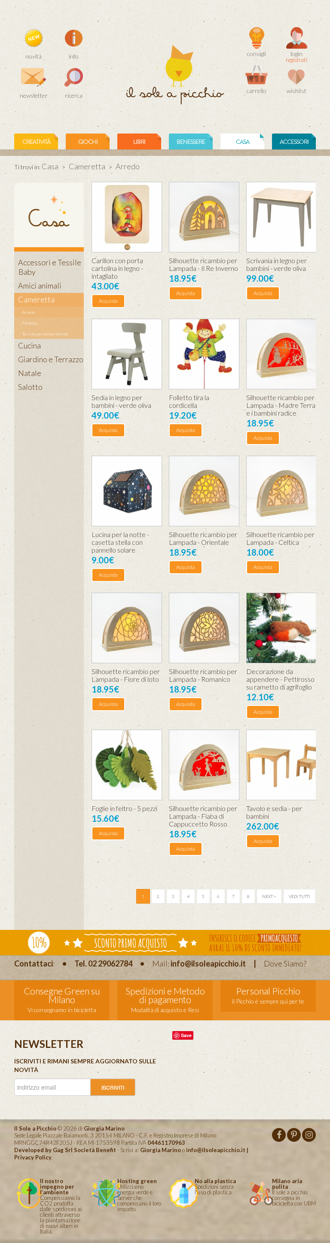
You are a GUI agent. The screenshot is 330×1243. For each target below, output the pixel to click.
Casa (50, 166)
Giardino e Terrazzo (50, 359)
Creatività (36, 141)
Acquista (108, 301)
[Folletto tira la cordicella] (204, 354)
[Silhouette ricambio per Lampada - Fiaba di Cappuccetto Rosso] (204, 765)
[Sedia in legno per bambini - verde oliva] (127, 354)
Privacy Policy (33, 1157)
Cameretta (87, 166)
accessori (294, 141)
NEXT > (269, 896)
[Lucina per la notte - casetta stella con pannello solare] (127, 491)
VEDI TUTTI (299, 896)
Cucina (29, 345)
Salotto (30, 387)
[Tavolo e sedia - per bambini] (281, 765)
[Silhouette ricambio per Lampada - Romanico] (204, 628)
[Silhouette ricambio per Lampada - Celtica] (281, 491)
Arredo (28, 312)
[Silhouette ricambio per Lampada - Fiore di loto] (127, 628)
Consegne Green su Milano (62, 995)
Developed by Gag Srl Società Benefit (65, 1150)
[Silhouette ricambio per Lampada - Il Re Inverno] (204, 217)
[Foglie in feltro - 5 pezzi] (127, 765)
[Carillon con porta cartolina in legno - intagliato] (127, 217)
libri (139, 141)
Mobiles (30, 323)
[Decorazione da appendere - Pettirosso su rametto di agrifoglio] (281, 628)
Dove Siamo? (285, 963)
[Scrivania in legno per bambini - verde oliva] (281, 217)
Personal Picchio (268, 990)
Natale (29, 373)
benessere (191, 141)
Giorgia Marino (160, 1150)
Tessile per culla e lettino (45, 333)
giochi (88, 141)
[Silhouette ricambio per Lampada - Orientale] (204, 491)
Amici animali (39, 285)
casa (242, 141)
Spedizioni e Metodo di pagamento (165, 995)
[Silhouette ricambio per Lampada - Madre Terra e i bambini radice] (281, 354)
